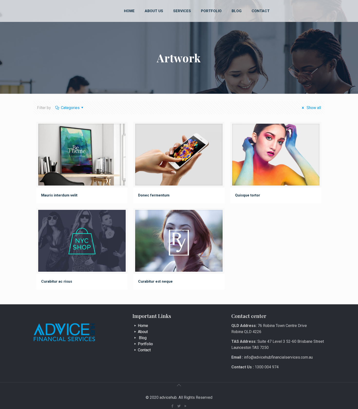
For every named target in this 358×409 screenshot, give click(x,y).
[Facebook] (172, 406)
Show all (313, 107)
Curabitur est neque (155, 281)
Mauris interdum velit (59, 195)
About (143, 331)
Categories (70, 107)
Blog (142, 337)
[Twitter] (178, 406)
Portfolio (145, 344)
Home (143, 325)
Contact (144, 350)
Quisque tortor (247, 195)
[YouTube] (185, 406)
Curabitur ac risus (56, 281)
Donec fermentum (154, 195)
